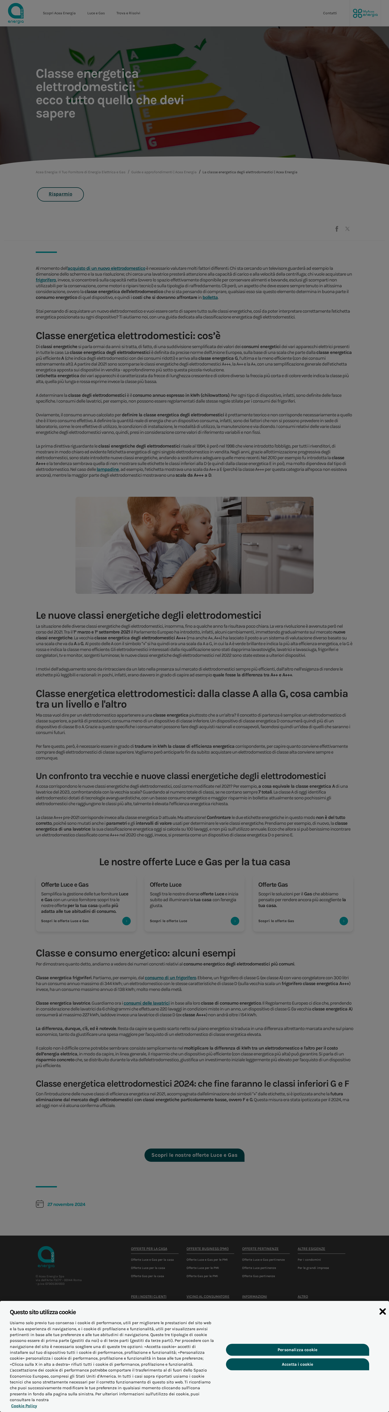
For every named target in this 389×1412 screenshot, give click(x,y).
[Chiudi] (382, 1311)
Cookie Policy (24, 1405)
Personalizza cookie (297, 1349)
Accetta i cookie (297, 1364)
